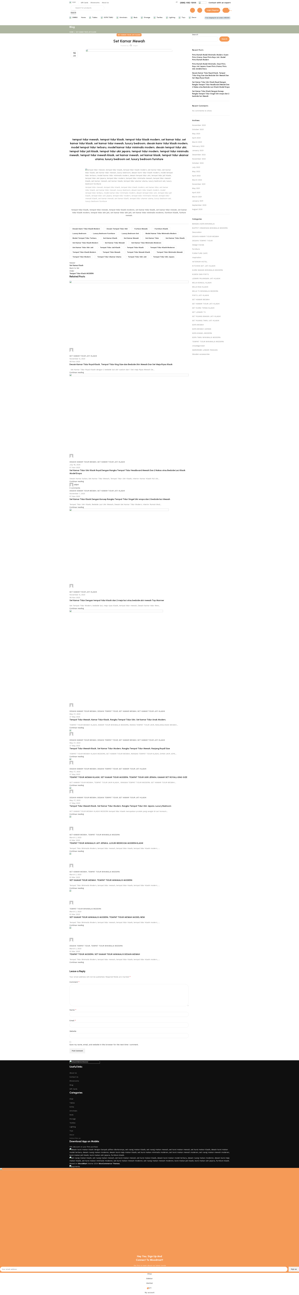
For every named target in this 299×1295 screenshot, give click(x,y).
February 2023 (198, 146)
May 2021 (196, 188)
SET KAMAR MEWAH (201, 299)
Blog (71, 1085)
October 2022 (198, 163)
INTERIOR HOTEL (199, 262)
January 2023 (197, 150)
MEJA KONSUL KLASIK (202, 283)
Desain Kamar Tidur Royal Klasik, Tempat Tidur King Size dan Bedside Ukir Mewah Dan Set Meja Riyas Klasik (210, 75)
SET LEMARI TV (199, 312)
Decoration (196, 232)
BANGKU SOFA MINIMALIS (203, 224)
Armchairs (73, 1111)
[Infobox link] (186, 2)
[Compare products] (192, 10)
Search (195, 35)
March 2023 (197, 142)
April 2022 (196, 176)
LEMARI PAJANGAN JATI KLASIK (206, 278)
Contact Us (73, 1077)
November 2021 (198, 184)
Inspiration (196, 257)
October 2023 (198, 129)
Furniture (196, 249)
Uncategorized (198, 346)
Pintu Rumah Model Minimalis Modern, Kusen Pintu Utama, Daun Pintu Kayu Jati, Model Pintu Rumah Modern (210, 57)
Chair (71, 1099)
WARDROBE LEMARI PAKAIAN (205, 350)
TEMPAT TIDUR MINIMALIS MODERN (208, 342)
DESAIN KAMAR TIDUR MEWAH (205, 236)
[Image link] (84, 1062)
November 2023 (199, 125)
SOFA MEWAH (198, 325)
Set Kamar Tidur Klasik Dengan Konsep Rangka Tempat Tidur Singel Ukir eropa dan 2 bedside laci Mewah (210, 93)
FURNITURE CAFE (200, 253)
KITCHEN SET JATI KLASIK (203, 266)
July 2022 (196, 167)
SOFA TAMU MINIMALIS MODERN (206, 337)
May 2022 (196, 171)
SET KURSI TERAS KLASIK (203, 308)
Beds (71, 1115)
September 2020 (199, 205)
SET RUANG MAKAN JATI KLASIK (206, 316)
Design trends (198, 245)
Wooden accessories (201, 354)
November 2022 (199, 159)
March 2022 (197, 180)
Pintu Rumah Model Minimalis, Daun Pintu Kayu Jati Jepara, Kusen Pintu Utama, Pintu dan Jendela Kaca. (209, 66)
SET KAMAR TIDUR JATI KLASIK (86, 32)
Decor (71, 1135)
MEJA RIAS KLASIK (200, 287)
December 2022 (199, 155)
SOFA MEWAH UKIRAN (201, 329)
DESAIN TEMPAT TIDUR (202, 241)
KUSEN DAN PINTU (200, 274)
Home (71, 32)
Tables (72, 1103)
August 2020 (197, 209)
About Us (73, 1073)
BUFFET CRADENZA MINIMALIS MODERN (210, 228)
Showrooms (74, 1081)
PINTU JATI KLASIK (200, 295)
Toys (71, 1131)
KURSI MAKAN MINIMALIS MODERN (207, 270)
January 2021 (197, 201)
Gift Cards (73, 1089)
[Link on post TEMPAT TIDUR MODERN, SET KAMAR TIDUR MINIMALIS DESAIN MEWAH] (129, 544)
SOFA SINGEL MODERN (202, 333)
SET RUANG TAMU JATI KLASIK (205, 321)
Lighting (72, 1127)
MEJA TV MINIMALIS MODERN (205, 291)
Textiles (72, 1123)
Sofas (71, 1107)
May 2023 (196, 134)
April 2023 (196, 138)
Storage (72, 1119)
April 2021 (196, 192)
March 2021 (197, 197)
